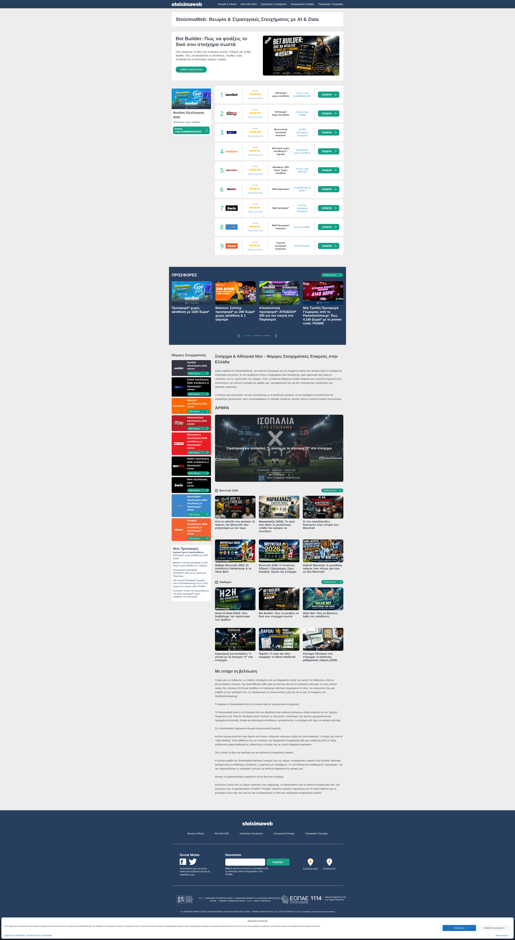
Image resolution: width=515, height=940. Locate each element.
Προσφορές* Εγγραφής (330, 4)
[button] (328, 95)
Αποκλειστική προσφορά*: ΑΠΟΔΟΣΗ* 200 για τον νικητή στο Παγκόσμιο (189, 573)
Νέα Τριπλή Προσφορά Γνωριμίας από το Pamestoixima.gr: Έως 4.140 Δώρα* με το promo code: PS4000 (190, 583)
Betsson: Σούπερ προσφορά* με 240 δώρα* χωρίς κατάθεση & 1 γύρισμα (190, 564)
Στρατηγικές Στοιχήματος (274, 4)
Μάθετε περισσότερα (191, 69)
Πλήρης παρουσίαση (255, 98)
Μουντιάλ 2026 (249, 4)
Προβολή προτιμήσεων (494, 928)
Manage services (502, 935)
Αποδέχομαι (459, 928)
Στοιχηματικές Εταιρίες (302, 4)
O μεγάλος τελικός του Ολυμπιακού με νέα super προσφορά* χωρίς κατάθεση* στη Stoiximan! (191, 594)
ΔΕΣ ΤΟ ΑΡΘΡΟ (276, 475)
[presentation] (238, 335)
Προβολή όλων (329, 275)
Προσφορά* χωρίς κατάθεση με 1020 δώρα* (190, 556)
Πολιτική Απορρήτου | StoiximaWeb (39, 935)
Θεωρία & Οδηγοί (227, 4)
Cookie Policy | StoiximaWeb (14, 935)
